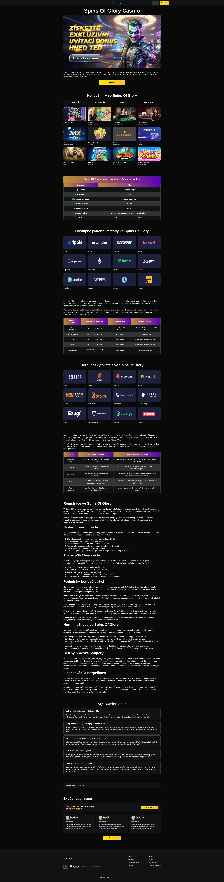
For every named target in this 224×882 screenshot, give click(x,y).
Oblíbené (74, 102)
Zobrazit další (112, 838)
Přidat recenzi (149, 807)
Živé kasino (98, 102)
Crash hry (123, 102)
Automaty (147, 102)
